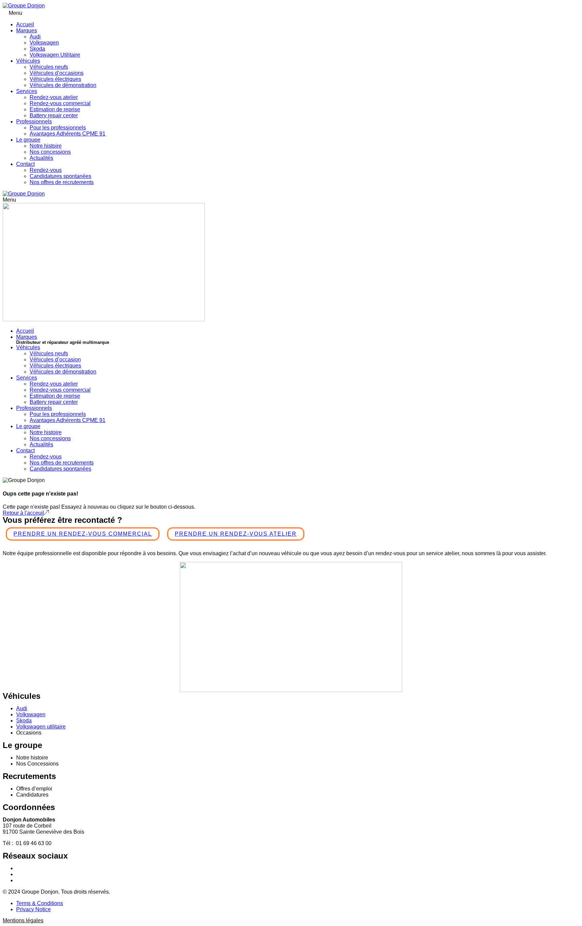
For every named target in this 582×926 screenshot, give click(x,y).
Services (26, 91)
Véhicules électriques (55, 79)
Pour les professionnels (58, 127)
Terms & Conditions (39, 903)
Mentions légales (23, 920)
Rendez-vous (46, 170)
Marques (26, 30)
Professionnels (34, 121)
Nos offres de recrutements (62, 182)
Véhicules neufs (49, 67)
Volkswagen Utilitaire (55, 55)
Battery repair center (54, 115)
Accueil (25, 24)
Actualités (41, 158)
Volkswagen (44, 43)
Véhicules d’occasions (57, 73)
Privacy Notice (33, 909)
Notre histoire (46, 146)
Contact (25, 164)
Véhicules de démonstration (63, 85)
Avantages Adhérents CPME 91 (67, 134)
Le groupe (28, 140)
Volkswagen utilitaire (41, 726)
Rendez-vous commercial (60, 103)
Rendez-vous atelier (54, 97)
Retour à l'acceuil (23, 513)
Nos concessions (50, 152)
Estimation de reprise (55, 109)
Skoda (37, 49)
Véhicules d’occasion (55, 359)
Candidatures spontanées (60, 176)
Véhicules (28, 61)
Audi (35, 36)
